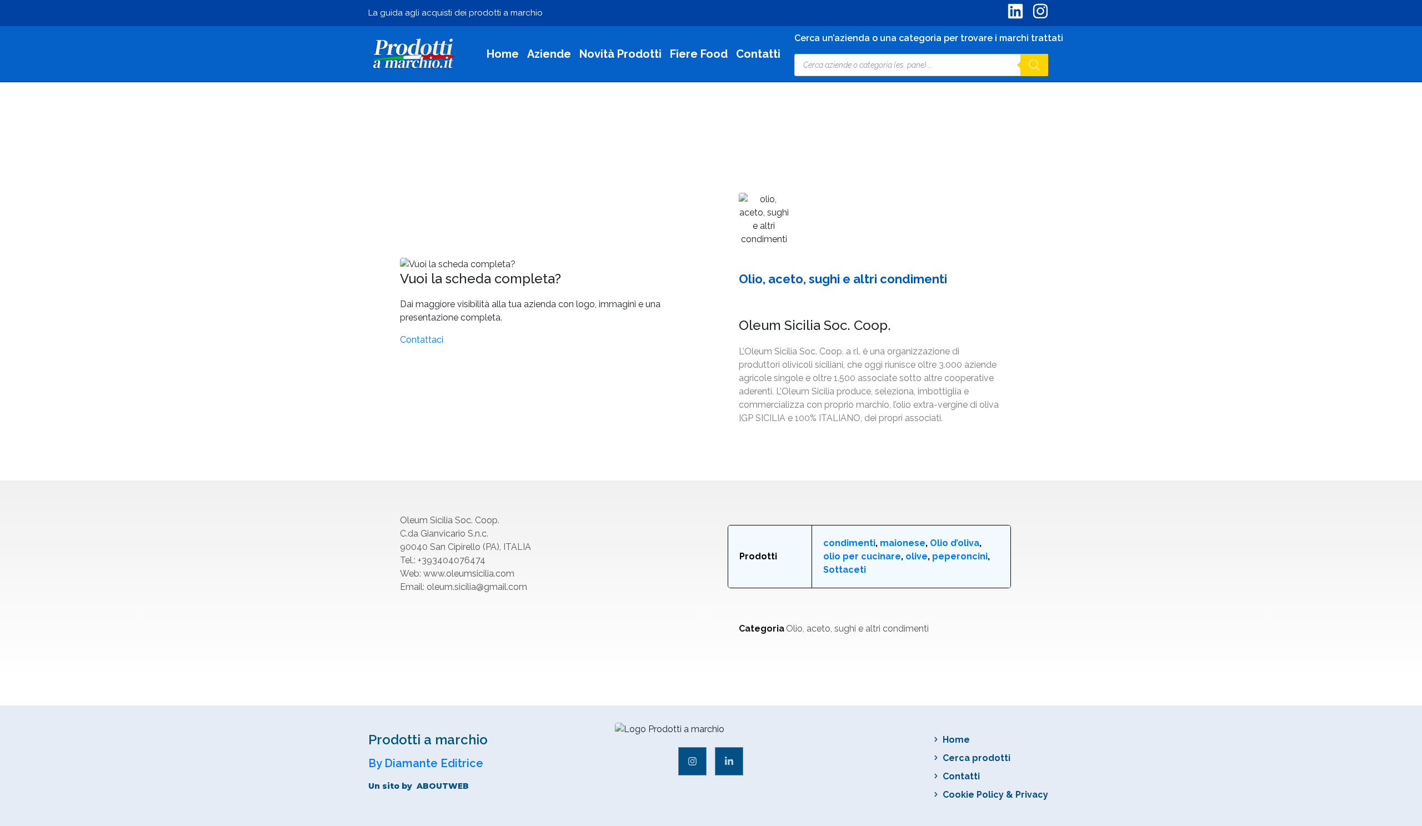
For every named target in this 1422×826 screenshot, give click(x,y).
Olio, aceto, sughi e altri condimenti (857, 628)
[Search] (1034, 65)
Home (503, 54)
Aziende (549, 54)
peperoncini (960, 556)
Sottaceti (844, 569)
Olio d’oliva (954, 543)
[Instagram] (692, 761)
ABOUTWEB (443, 786)
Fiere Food (699, 54)
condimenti (849, 543)
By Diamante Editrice (425, 763)
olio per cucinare (862, 556)
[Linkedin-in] (729, 761)
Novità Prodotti (620, 54)
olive (916, 556)
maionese (902, 543)
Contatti (758, 54)
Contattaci (421, 339)
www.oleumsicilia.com (468, 573)
